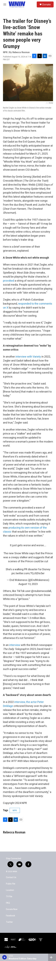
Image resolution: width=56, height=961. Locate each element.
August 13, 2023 (28, 584)
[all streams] (52, 957)
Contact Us (11, 877)
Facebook (10, 916)
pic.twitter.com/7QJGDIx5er (28, 573)
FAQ (8, 903)
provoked (8, 280)
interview (14, 645)
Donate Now (11, 909)
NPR (15, 810)
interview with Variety (28, 356)
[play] (4, 957)
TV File (9, 896)
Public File (10, 884)
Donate (46, 4)
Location (10, 890)
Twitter (9, 922)
